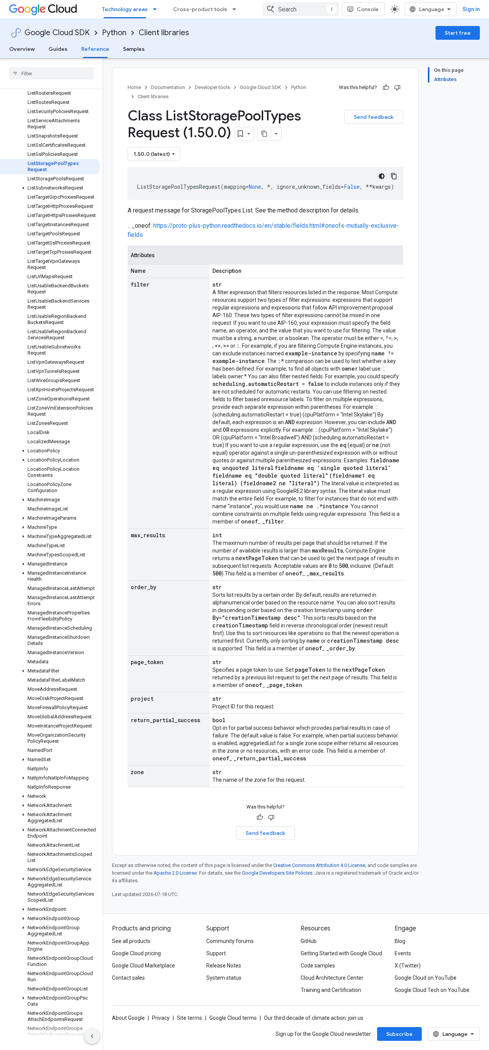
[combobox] (301, 9)
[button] (50, 188)
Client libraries (164, 32)
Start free (458, 32)
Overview (22, 48)
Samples (134, 48)
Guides (58, 48)
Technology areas (125, 9)
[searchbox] (51, 73)
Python (114, 32)
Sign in (471, 9)
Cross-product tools (200, 9)
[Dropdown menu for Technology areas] (157, 9)
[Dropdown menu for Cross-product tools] (236, 9)
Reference (95, 48)
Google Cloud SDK (57, 32)
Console (368, 9)
